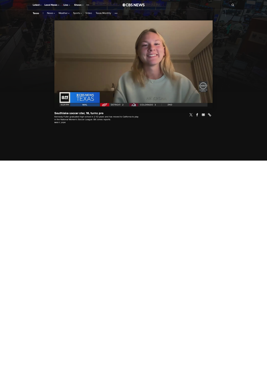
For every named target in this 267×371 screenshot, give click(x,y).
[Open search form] (232, 5)
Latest (36, 5)
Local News (51, 5)
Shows (78, 5)
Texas (36, 13)
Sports (77, 13)
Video (88, 13)
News (50, 13)
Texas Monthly (103, 13)
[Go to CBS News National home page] (133, 4)
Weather (63, 13)
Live (66, 4)
